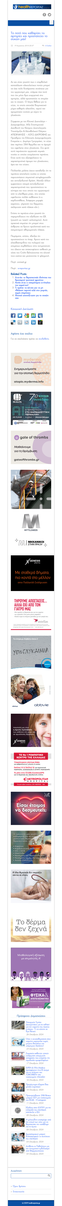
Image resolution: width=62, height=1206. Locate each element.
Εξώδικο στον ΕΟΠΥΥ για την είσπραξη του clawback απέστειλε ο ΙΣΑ (38, 1110)
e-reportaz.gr (24, 268)
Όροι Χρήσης (19, 1186)
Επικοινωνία (18, 1192)
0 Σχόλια (48, 46)
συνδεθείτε (44, 339)
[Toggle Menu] (51, 22)
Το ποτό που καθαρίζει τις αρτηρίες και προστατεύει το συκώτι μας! (29, 36)
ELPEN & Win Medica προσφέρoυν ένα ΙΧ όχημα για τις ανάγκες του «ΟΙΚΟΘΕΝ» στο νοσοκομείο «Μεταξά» (37, 1072)
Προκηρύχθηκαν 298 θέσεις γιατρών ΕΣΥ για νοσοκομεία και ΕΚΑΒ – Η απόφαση (38, 1098)
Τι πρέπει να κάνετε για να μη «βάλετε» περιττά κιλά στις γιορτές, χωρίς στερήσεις (31, 290)
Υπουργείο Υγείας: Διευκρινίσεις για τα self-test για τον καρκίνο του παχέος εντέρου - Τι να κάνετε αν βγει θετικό (37, 1027)
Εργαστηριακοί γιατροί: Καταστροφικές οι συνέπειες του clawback (38, 1136)
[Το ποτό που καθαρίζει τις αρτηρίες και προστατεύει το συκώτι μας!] (31, 62)
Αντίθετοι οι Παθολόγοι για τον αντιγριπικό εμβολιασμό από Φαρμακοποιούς (37, 1148)
